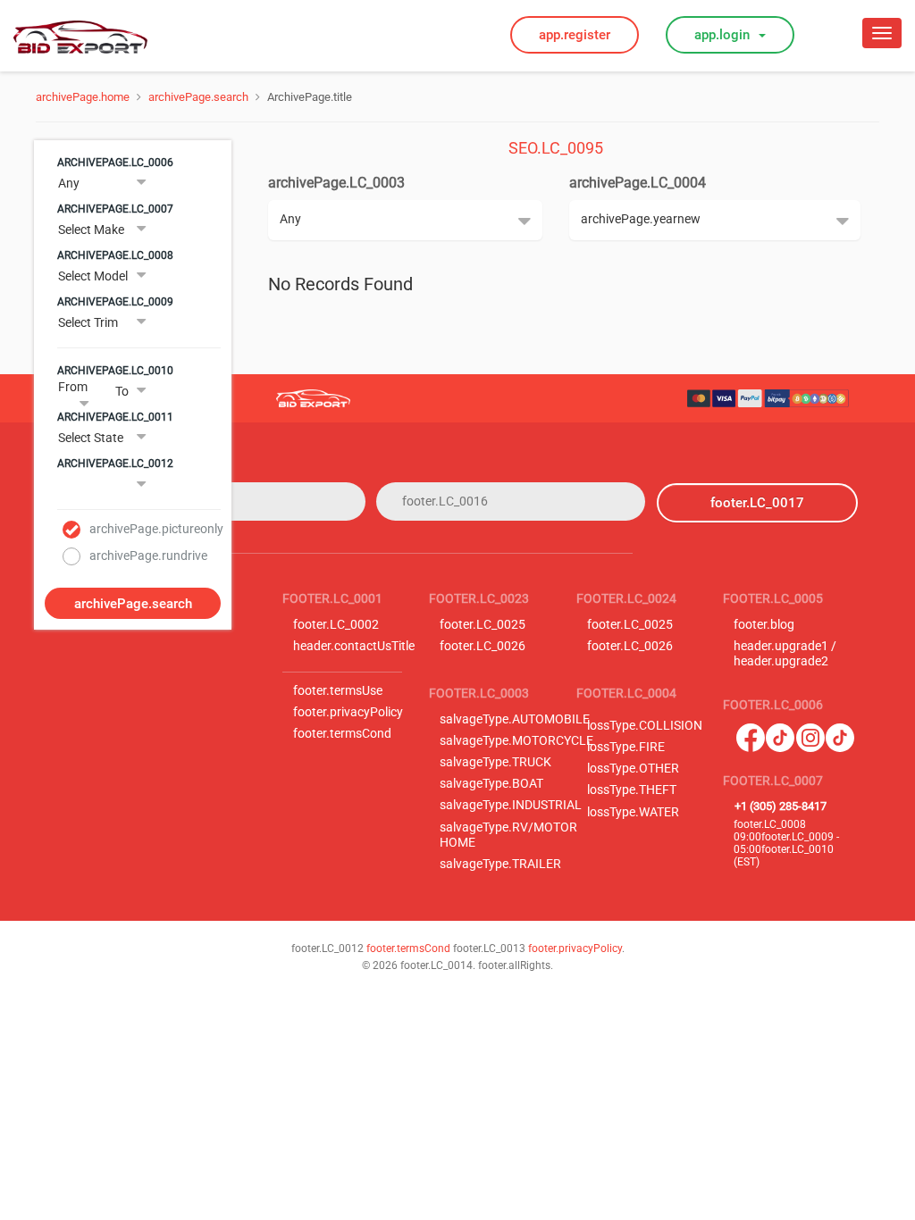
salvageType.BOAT (491, 783)
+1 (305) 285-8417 (781, 806)
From (73, 387)
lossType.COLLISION (644, 725)
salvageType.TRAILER (500, 864)
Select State (90, 437)
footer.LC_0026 (482, 646)
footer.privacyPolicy (348, 712)
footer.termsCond (342, 733)
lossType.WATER (633, 812)
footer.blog (764, 624)
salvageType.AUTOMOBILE (515, 719)
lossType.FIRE (626, 747)
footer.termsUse (337, 690)
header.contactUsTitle (354, 646)
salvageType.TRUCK (495, 762)
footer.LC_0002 (336, 624)
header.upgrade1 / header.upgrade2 (785, 654)
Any (69, 183)
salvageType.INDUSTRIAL (511, 805)
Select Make (91, 229)
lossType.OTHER (633, 768)
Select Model (93, 276)
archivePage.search (198, 97)
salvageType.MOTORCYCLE (516, 740)
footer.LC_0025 (482, 624)
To (122, 391)
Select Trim (88, 322)
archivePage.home (83, 97)
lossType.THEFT (631, 790)
